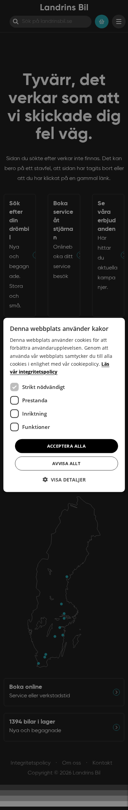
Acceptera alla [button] (66, 446)
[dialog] (64, 405)
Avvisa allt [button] (66, 463)
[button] (64, 480)
